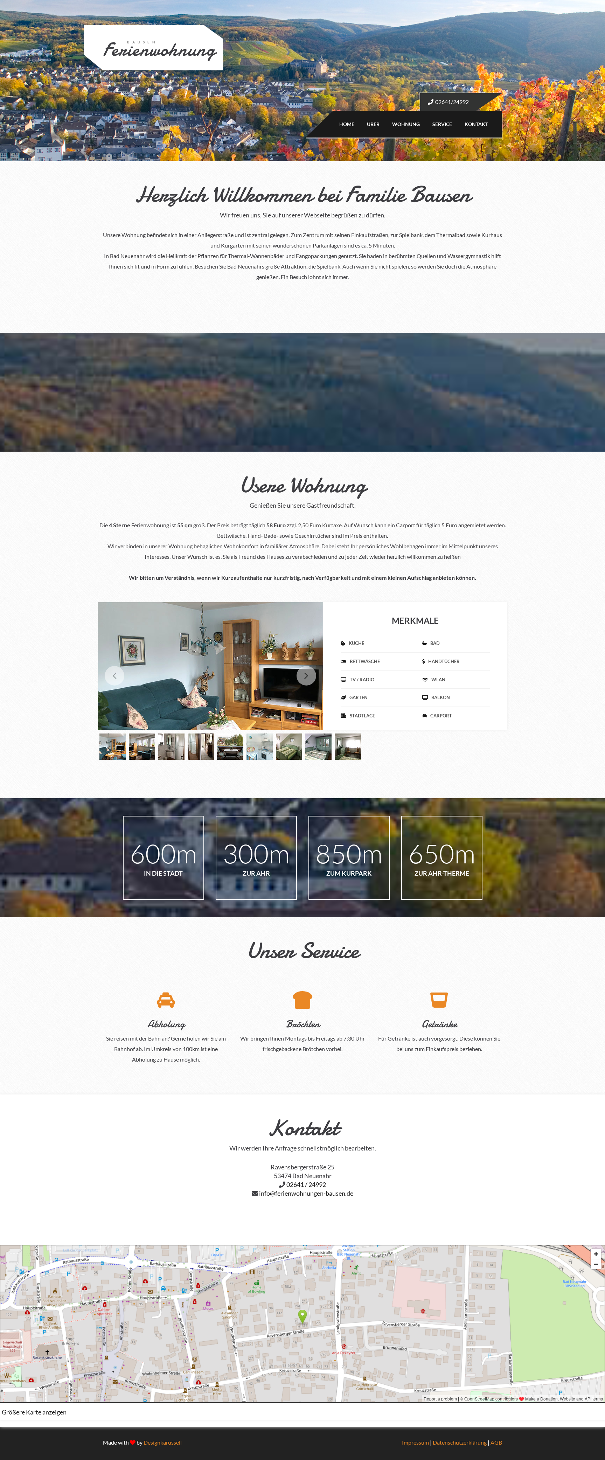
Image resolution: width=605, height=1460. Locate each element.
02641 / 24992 (306, 1184)
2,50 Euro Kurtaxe (320, 525)
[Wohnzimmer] (231, 675)
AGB (496, 1442)
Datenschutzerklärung (460, 1442)
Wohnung (406, 124)
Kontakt (476, 124)
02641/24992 (452, 101)
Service (442, 124)
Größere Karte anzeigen (34, 1412)
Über (373, 124)
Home (346, 124)
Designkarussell (163, 1442)
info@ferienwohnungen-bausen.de (306, 1193)
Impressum (415, 1442)
